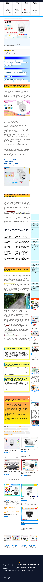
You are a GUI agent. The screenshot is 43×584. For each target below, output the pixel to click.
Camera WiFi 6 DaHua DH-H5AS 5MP (10, 514)
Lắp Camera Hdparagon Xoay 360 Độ (34, 284)
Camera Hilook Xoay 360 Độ (35, 289)
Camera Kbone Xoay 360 (35, 291)
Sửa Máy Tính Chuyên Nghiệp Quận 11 (13, 429)
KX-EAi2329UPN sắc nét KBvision (10, 450)
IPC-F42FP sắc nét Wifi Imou (15, 542)
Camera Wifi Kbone (34, 267)
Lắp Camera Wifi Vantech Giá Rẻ (16, 72)
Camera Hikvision (32, 567)
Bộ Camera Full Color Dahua (20, 79)
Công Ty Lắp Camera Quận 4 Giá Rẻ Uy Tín (35, 391)
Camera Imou (31, 569)
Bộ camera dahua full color (19, 431)
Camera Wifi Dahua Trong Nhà (34, 215)
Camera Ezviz (31, 570)
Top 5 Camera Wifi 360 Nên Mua (9, 65)
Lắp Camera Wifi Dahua (34, 221)
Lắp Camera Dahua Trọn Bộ (34, 564)
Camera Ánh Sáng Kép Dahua (34, 229)
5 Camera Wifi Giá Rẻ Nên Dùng (9, 62)
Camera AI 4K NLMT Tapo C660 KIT (27, 498)
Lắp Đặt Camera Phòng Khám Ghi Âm (35, 354)
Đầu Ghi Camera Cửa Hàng (21, 571)
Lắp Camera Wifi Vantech (35, 272)
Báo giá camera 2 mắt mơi (25, 62)
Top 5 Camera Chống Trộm (17, 62)
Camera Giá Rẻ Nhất (34, 244)
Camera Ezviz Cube (24, 72)
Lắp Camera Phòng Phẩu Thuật (35, 247)
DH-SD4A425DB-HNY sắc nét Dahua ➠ (24, 542)
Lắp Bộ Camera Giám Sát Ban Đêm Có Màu (10, 79)
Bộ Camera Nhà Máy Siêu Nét (35, 337)
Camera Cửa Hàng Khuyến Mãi (21, 568)
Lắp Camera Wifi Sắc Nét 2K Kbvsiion (35, 258)
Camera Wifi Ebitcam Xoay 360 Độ (34, 270)
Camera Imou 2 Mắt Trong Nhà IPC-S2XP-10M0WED (17, 426)
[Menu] (1, 1)
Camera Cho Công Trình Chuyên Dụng (34, 252)
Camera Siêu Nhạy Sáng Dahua (35, 232)
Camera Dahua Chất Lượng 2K (34, 218)
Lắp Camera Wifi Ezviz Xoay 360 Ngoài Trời (34, 294)
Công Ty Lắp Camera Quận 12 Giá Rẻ (35, 407)
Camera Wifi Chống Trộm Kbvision (35, 262)
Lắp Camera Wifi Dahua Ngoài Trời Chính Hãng (34, 275)
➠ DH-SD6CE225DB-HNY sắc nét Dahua (13, 18)
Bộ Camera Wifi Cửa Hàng (21, 564)
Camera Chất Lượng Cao (21, 570)
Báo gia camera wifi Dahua (8, 72)
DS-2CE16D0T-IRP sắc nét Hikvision (28, 449)
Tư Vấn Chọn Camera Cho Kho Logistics (34, 242)
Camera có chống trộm (34, 249)
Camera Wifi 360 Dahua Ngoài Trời (34, 226)
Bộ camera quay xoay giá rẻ (35, 323)
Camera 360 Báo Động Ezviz (34, 281)
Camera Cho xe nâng (34, 239)
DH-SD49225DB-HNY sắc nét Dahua (33, 542)
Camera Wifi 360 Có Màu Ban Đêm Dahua (35, 265)
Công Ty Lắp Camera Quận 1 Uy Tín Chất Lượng (35, 374)
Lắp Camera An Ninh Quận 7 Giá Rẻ (35, 426)
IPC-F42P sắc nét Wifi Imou (7, 542)
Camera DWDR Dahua (34, 223)
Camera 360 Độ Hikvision (35, 286)
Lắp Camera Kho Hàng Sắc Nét (35, 308)
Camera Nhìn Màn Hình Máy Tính (34, 255)
